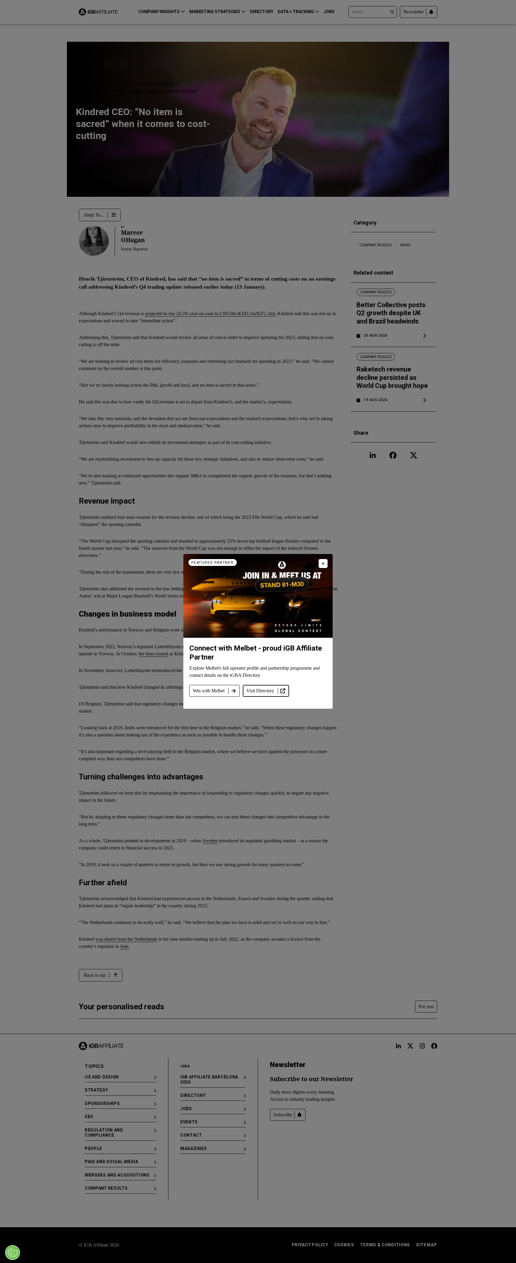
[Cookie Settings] (12, 1252)
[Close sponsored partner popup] (323, 563)
